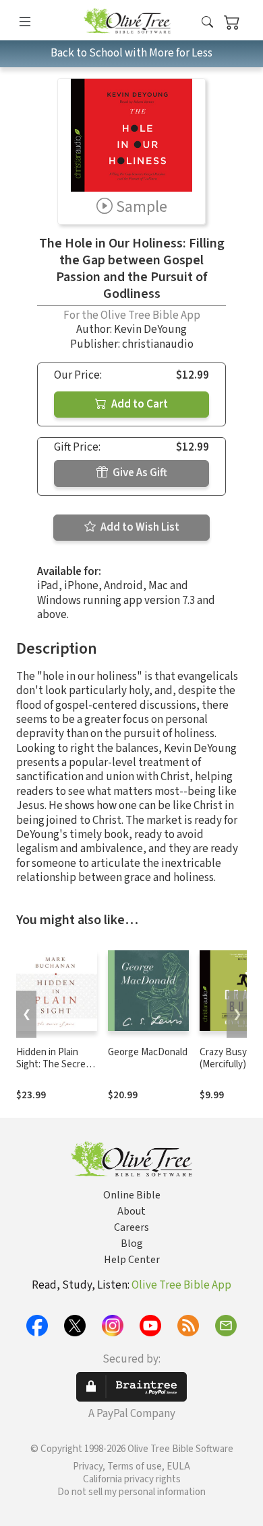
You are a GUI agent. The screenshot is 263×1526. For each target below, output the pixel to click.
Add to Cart (138, 404)
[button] (207, 22)
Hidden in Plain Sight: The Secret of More (53, 1065)
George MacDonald (147, 1052)
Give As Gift (139, 473)
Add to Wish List (138, 527)
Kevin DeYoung (150, 329)
